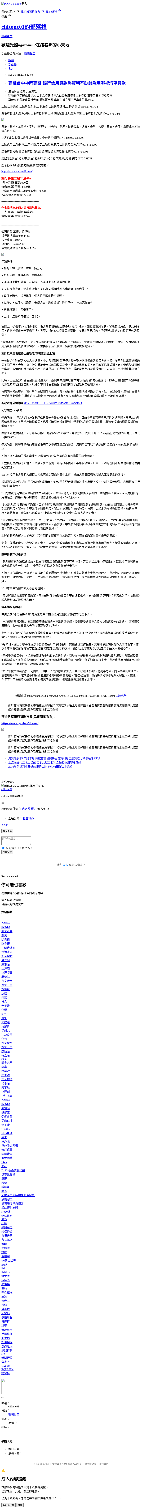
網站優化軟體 (9, 1207)
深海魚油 (6, 1133)
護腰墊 (5, 1187)
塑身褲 (5, 1366)
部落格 (12, 64)
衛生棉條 (6, 1342)
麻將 (4, 1296)
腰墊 (4, 1182)
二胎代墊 (121, 695)
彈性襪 (5, 1284)
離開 (20, 1505)
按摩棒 (5, 1321)
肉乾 (4, 1014)
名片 (11, 68)
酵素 (4, 1137)
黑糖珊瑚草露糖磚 (12, 1203)
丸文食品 (6, 981)
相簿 (11, 60)
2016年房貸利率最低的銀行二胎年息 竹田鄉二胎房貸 (40, 766)
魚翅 (4, 1039)
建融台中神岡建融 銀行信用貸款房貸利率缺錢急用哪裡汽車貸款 (67, 83)
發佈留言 (7, 852)
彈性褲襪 (6, 1292)
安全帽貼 (6, 956)
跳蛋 (4, 1325)
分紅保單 (6, 1149)
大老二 (5, 1300)
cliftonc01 (6, 789)
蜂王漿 (5, 1124)
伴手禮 (5, 1005)
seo (3, 1353)
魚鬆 (4, 993)
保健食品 (6, 1116)
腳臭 (4, 935)
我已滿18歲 (8, 1505)
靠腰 (4, 1178)
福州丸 (5, 1030)
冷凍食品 (6, 1034)
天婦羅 (5, 1022)
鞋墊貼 (5, 976)
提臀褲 (5, 1373)
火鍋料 (5, 1026)
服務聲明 (103, 1464)
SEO (4, 1219)
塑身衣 (5, 1362)
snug (4, 1058)
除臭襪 (5, 939)
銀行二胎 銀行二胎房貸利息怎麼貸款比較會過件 (53, 403)
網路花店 (6, 1227)
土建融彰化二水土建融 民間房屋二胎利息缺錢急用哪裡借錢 (44, 762)
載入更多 (7, 831)
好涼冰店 (6, 952)
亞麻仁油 (6, 1120)
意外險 (5, 1141)
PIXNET (45, 1464)
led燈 (4, 1264)
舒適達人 (6, 1346)
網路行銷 (6, 1350)
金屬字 (5, 1256)
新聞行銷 (6, 1357)
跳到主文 (6, 36)
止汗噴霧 (6, 972)
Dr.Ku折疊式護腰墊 (13, 1170)
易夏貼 (5, 960)
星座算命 (28, 818)
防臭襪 (5, 943)
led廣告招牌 (8, 1260)
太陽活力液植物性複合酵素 (18, 1195)
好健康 (5, 1112)
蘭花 (4, 1166)
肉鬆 (4, 997)
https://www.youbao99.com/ (16, 171)
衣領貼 (5, 923)
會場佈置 (6, 1235)
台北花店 (6, 1239)
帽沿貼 (5, 927)
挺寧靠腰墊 (8, 1174)
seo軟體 (6, 1211)
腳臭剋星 (6, 931)
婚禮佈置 (6, 1231)
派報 (4, 1243)
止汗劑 (5, 968)
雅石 (4, 1162)
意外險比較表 (9, 1145)
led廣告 (5, 1271)
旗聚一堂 (6, 985)
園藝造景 (6, 1153)
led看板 (5, 1280)
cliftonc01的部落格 (24, 27)
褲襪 (4, 1288)
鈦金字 (5, 1276)
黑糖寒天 (6, 1199)
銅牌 (4, 1252)
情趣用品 (6, 1317)
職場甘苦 (29, 53)
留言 (34, 808)
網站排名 (6, 1216)
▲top (4, 824)
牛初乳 (5, 1129)
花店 (4, 1223)
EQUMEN (7, 1369)
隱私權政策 (90, 1464)
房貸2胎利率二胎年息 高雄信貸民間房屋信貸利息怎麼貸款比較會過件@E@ (54, 758)
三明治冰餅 (8, 947)
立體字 (5, 1248)
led (3, 1267)
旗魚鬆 (5, 989)
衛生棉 (5, 1338)
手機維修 (6, 1334)
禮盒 (4, 1001)
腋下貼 (5, 964)
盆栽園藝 (6, 1158)
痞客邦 (26, 808)
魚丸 (4, 1018)
